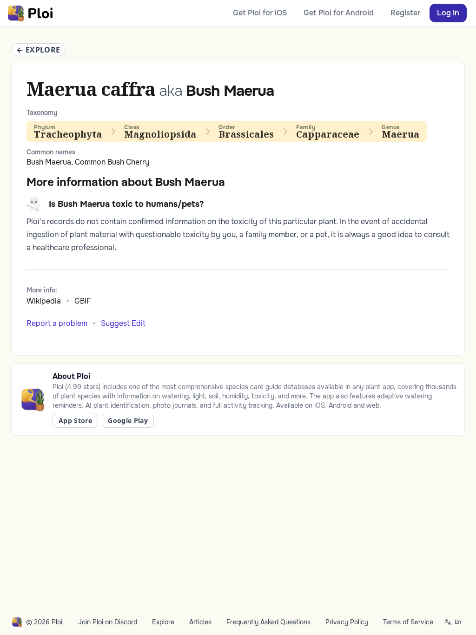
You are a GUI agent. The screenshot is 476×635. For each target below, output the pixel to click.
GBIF (82, 301)
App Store (75, 420)
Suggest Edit (123, 323)
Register (405, 13)
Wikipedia (43, 301)
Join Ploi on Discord (107, 622)
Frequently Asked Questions (268, 622)
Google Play (128, 420)
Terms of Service (408, 622)
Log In (448, 13)
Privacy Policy (346, 622)
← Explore (38, 50)
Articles (200, 622)
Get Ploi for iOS (260, 13)
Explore (163, 622)
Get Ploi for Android (339, 13)
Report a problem (56, 323)
